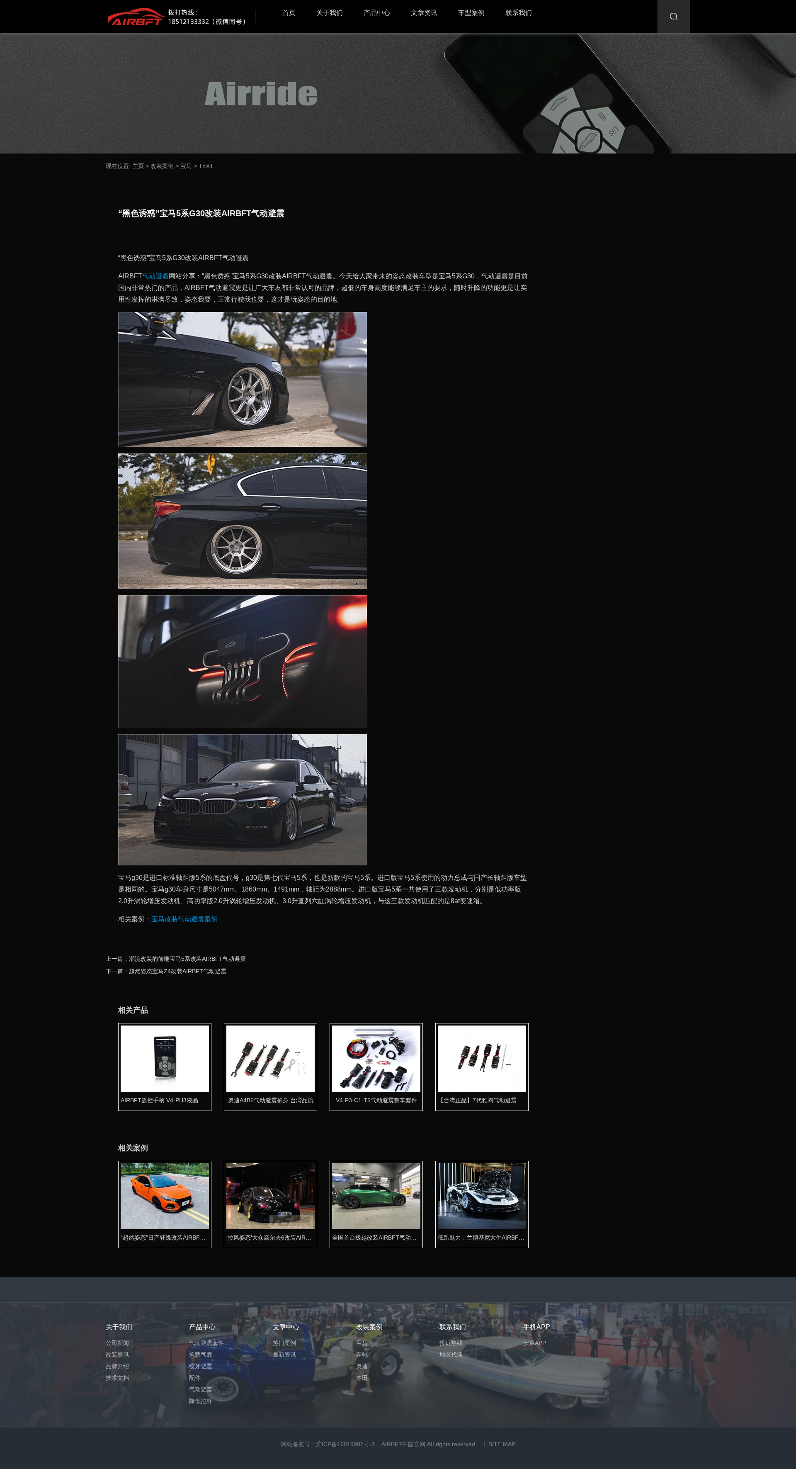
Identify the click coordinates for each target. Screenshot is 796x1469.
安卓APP (534, 1343)
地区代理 (451, 1354)
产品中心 (377, 12)
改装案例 (162, 166)
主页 (138, 166)
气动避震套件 (206, 1343)
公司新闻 (117, 1343)
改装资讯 (117, 1354)
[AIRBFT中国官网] (183, 16)
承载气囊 (200, 1354)
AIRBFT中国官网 (403, 1444)
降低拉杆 (200, 1401)
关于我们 (329, 12)
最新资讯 (284, 1354)
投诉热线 (451, 1343)
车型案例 (471, 12)
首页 (289, 12)
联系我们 (518, 12)
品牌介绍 (117, 1366)
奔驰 (362, 1354)
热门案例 (284, 1343)
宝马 (186, 166)
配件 (195, 1377)
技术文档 (117, 1377)
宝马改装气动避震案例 (184, 919)
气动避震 (155, 276)
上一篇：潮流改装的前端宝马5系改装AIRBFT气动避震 (176, 958)
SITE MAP (501, 1444)
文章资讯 (424, 12)
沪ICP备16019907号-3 (345, 1444)
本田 (362, 1377)
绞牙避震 (200, 1366)
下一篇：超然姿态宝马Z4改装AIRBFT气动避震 (166, 971)
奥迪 (362, 1366)
